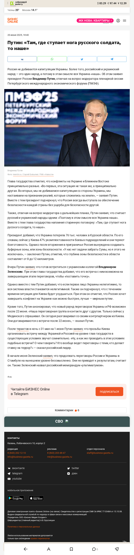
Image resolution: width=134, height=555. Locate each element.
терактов (23, 329)
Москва (26, 10)
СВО (10, 377)
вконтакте (18, 468)
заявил (30, 267)
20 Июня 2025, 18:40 (18, 35)
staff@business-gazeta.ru (100, 453)
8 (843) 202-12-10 (17, 453)
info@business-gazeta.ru (20, 457)
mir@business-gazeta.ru (59, 457)
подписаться (109, 391)
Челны (11, 10)
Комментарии (67, 410)
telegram (17, 473)
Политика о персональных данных (24, 527)
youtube (17, 478)
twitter (75, 468)
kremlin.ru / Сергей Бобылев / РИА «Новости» (33, 174)
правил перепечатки (40, 538)
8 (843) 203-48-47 (56, 453)
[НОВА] (94, 20)
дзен (74, 473)
